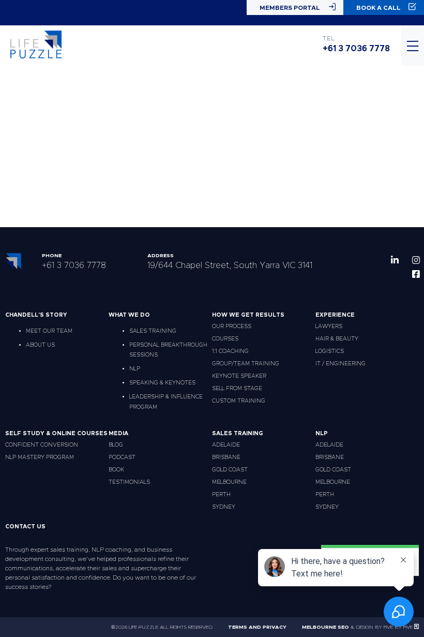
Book (116, 469)
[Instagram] (416, 260)
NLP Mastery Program (39, 457)
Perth (221, 494)
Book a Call (378, 8)
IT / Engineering (340, 363)
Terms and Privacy (257, 627)
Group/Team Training (245, 363)
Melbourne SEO (325, 627)
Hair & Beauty (336, 339)
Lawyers (328, 326)
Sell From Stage (237, 388)
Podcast (122, 457)
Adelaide (226, 445)
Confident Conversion (41, 445)
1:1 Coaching (230, 351)
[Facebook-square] (416, 274)
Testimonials (129, 482)
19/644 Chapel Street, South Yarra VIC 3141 (229, 265)
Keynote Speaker (239, 376)
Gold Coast (230, 469)
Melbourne (229, 482)
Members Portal (290, 8)
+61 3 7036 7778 (356, 49)
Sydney (223, 507)
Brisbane (226, 457)
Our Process (231, 326)
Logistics (329, 351)
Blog (116, 445)
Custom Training (238, 401)
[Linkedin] (394, 260)
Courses (225, 339)
